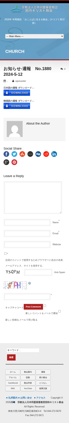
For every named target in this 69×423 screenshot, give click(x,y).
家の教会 (43, 377)
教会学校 (28, 383)
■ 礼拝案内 (12, 397)
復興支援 (43, 388)
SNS (13, 388)
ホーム (13, 372)
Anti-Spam (59, 272)
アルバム (13, 377)
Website (57, 244)
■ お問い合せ (25, 397)
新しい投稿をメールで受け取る (21, 319)
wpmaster (20, 81)
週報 (43, 372)
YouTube (28, 388)
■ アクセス (39, 397)
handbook (13, 383)
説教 (28, 377)
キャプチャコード (14, 307)
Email (55, 233)
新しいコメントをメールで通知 (41, 313)
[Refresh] (30, 283)
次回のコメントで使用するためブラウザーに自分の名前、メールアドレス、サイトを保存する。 (35, 263)
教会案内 (28, 372)
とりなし (43, 383)
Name (56, 222)
